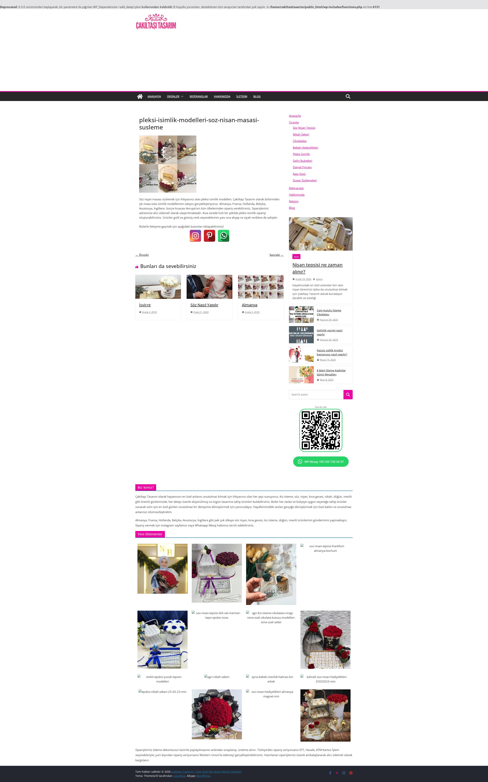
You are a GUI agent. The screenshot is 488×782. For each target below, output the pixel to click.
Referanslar (199, 96)
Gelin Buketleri (302, 161)
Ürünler (173, 96)
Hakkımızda (222, 96)
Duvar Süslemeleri (305, 180)
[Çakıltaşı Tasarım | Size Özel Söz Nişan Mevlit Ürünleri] (139, 96)
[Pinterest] (209, 236)
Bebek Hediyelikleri (305, 147)
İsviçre (145, 304)
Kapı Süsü (299, 174)
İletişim (241, 96)
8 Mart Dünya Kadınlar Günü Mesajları (331, 372)
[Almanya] (261, 277)
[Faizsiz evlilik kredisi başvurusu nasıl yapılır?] (301, 355)
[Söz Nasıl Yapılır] (209, 277)
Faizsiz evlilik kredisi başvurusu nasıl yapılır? (332, 352)
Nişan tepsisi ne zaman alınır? (317, 268)
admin (319, 279)
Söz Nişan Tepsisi (304, 128)
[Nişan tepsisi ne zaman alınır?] (321, 234)
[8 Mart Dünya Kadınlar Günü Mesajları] (301, 375)
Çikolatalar (300, 141)
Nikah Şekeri (301, 134)
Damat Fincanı (302, 167)
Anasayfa (154, 96)
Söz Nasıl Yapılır (204, 304)
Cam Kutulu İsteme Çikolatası (329, 312)
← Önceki (142, 255)
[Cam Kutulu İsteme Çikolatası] (301, 315)
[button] (181, 96)
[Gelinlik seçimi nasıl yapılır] (301, 335)
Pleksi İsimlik (301, 154)
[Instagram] (195, 236)
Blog (257, 96)
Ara (348, 395)
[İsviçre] (158, 277)
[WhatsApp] (224, 236)
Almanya (249, 304)
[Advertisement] (244, 62)
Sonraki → (277, 255)
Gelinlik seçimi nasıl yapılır (329, 332)
